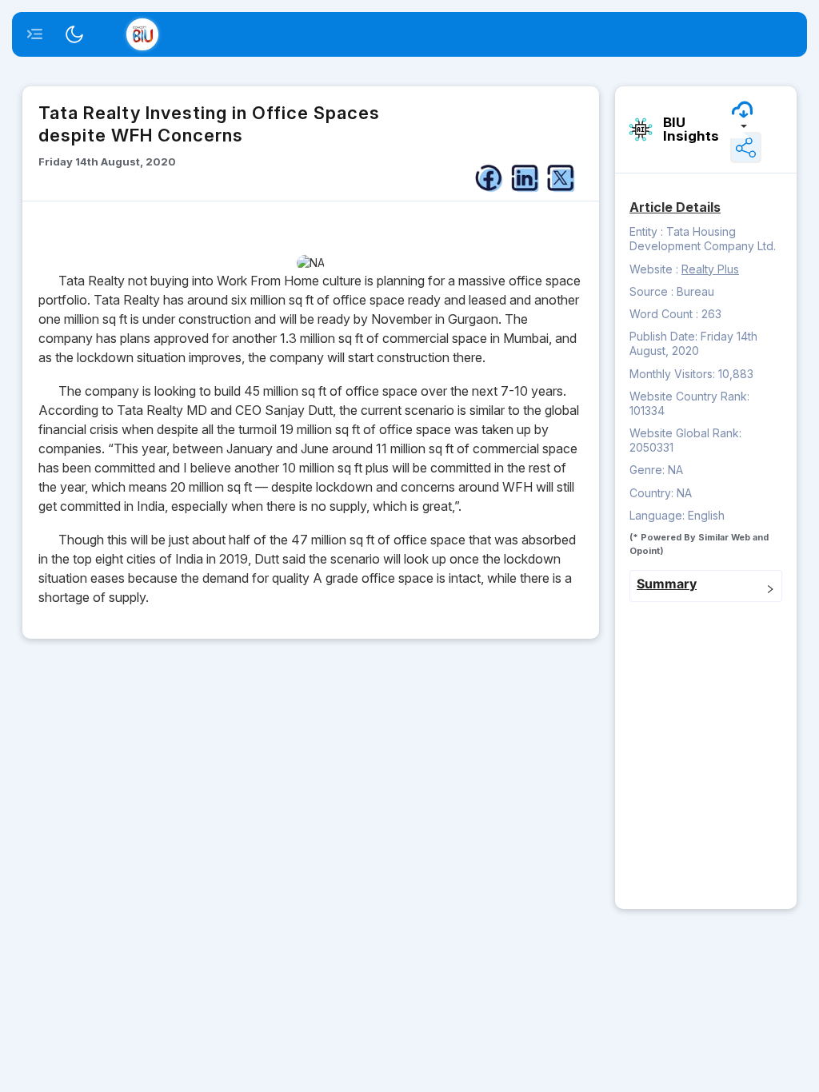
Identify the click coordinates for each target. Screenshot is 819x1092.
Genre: (648, 469)
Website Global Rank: (685, 433)
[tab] (705, 586)
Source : (651, 291)
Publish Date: (665, 336)
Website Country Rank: (689, 396)
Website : (653, 269)
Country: (653, 493)
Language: (658, 515)
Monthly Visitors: (673, 374)
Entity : (646, 231)
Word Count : (663, 314)
